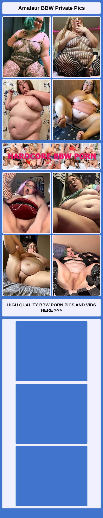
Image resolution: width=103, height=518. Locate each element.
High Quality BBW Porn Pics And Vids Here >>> (51, 308)
